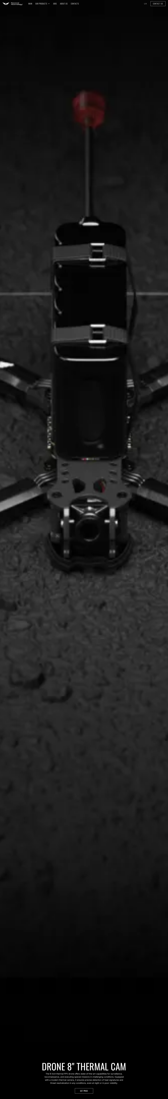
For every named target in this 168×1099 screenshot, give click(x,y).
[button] (42, 3)
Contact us (158, 3)
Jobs (55, 3)
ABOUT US (64, 3)
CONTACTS (75, 3)
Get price (84, 1090)
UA (145, 4)
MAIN (30, 3)
